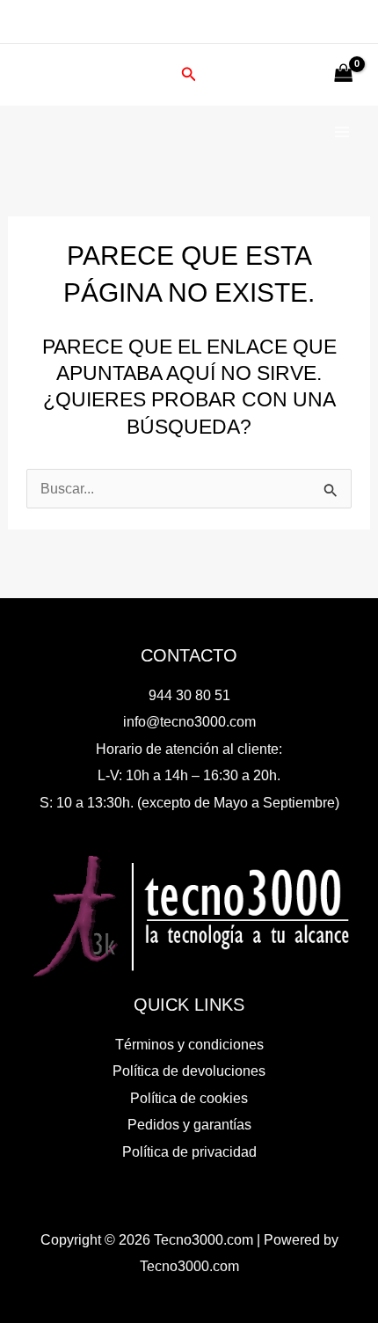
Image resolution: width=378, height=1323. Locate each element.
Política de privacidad (189, 1151)
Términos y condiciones (189, 1044)
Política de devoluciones (189, 1070)
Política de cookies (189, 1098)
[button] (189, 74)
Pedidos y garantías (189, 1124)
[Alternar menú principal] (341, 132)
